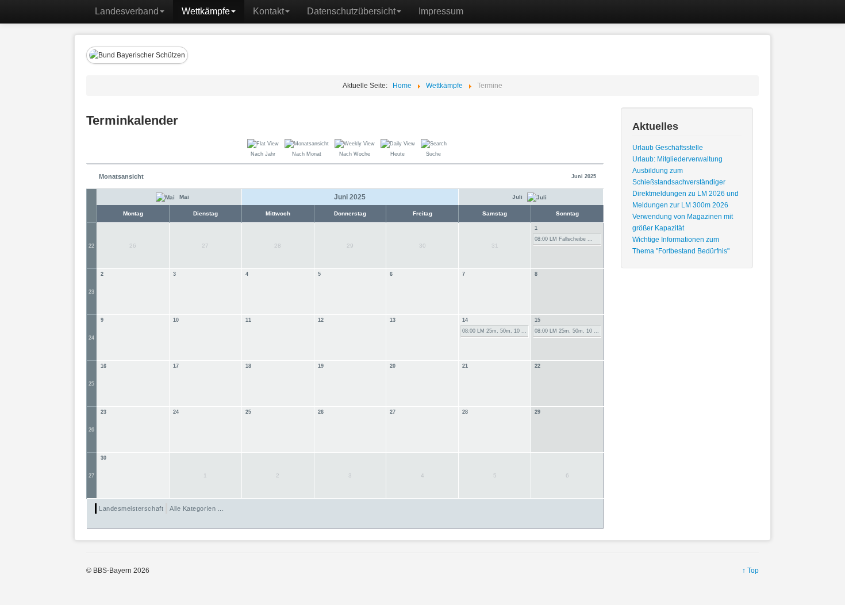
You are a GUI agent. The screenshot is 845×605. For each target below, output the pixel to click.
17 (176, 366)
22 (91, 246)
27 (392, 412)
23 (91, 292)
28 (465, 412)
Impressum (440, 11)
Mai (183, 197)
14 (465, 320)
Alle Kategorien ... (197, 508)
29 (537, 412)
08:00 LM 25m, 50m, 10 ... (494, 331)
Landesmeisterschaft (131, 508)
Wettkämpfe (206, 11)
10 (176, 320)
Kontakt (268, 11)
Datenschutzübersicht (351, 11)
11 (248, 320)
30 (103, 458)
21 (465, 366)
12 (321, 320)
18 (248, 366)
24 (91, 338)
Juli (518, 197)
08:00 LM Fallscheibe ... (564, 239)
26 (91, 430)
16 (103, 366)
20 (392, 366)
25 (91, 384)
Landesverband (127, 11)
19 (321, 366)
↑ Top (750, 571)
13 (392, 320)
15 (537, 320)
